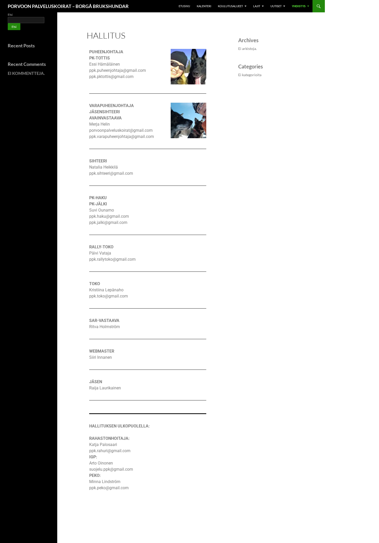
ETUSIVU (184, 6)
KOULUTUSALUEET (230, 6)
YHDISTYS (299, 6)
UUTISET (276, 6)
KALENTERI (204, 6)
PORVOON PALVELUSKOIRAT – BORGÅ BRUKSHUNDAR (68, 6)
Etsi (10, 14)
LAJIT (256, 6)
